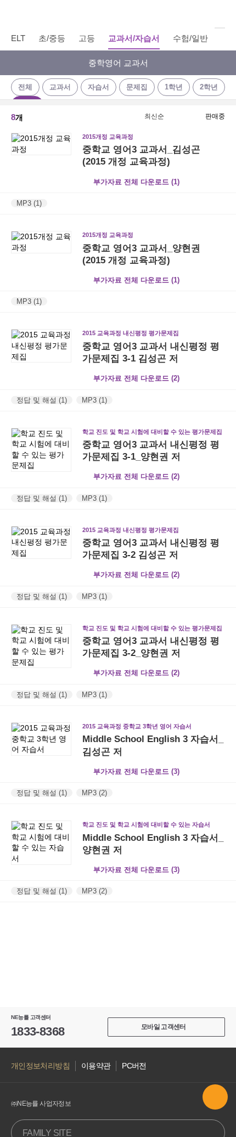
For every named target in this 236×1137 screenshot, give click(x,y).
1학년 (174, 87)
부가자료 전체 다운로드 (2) (136, 378)
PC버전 (134, 1066)
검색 (219, 13)
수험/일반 (190, 38)
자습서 (98, 87)
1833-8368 (37, 1031)
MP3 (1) (29, 203)
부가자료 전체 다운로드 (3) (136, 771)
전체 (25, 87)
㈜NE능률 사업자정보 (41, 1103)
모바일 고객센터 (163, 1027)
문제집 (137, 87)
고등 (86, 38)
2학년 (209, 87)
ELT (18, 38)
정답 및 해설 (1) (41, 399)
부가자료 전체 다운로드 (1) (136, 182)
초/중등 (51, 38)
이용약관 (95, 1066)
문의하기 (215, 1097)
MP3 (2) (94, 793)
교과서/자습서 (134, 38)
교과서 (60, 87)
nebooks (118, 13)
